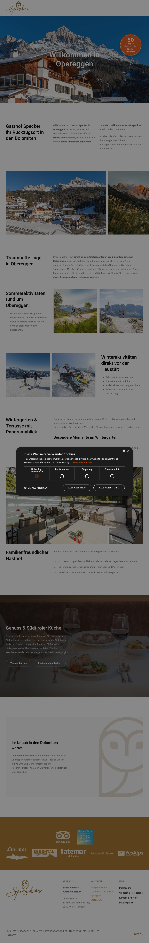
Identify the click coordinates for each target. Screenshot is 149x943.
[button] (36, 487)
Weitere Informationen (81, 462)
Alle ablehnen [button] (77, 487)
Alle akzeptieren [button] (109, 487)
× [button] (128, 451)
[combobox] (124, 450)
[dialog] (74, 471)
